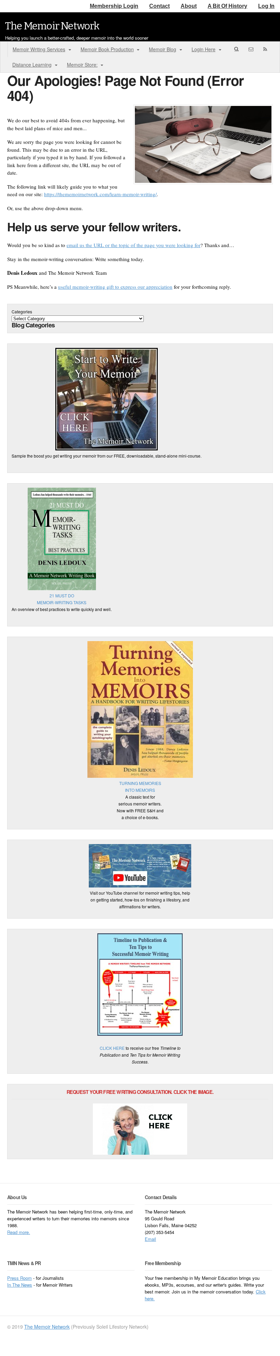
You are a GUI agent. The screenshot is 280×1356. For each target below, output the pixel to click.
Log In (266, 6)
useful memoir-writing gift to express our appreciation (115, 286)
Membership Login (114, 6)
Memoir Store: (82, 64)
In (9, 1285)
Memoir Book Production (107, 49)
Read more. (18, 1232)
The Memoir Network (52, 26)
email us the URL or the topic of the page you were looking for (133, 245)
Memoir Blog (162, 49)
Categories (22, 311)
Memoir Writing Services (39, 49)
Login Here (203, 49)
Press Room (19, 1278)
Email (150, 1239)
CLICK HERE (112, 1048)
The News (22, 1285)
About (189, 6)
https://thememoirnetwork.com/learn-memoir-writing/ (100, 194)
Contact (159, 6)
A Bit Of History (227, 6)
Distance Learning (32, 64)
